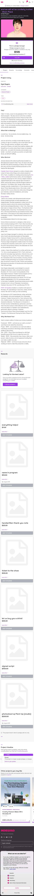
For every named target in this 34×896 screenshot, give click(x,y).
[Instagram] (9, 837)
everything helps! (10, 425)
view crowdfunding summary (17, 63)
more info (3, 86)
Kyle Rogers (6, 13)
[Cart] (23, 2)
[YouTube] (7, 837)
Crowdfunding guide (22, 751)
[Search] (20, 2)
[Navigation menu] (32, 2)
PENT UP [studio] (6, 288)
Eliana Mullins (5, 196)
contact (9, 86)
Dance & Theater (5, 92)
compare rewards (9, 384)
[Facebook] (1, 837)
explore (9, 774)
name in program (10, 472)
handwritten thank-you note (15, 523)
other (3, 98)
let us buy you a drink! (12, 618)
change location (24, 5)
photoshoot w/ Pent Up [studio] (16, 714)
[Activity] (26, 2)
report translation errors (8, 847)
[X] (4, 837)
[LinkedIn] (11, 837)
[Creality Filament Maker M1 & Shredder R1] (15, 791)
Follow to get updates (10, 761)
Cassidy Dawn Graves (7, 171)
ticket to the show (10, 570)
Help (13, 751)
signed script (8, 666)
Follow (17, 57)
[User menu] (29, 2)
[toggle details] (30, 821)
